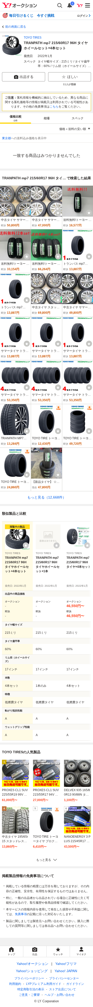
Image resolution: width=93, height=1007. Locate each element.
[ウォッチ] (27, 213)
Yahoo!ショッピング (32, 971)
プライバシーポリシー (29, 978)
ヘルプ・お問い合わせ (59, 995)
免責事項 (21, 914)
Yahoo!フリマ (66, 964)
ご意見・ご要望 (29, 995)
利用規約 (15, 984)
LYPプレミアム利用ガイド (43, 984)
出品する (26, 77)
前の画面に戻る (15, 26)
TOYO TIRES (32, 37)
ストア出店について (62, 989)
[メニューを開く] (88, 5)
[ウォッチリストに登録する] (26, 545)
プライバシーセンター (64, 978)
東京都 (6, 138)
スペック (78, 118)
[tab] (15, 118)
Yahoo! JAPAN (66, 971)
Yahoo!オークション (32, 964)
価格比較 (16, 118)
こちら (54, 106)
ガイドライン (75, 984)
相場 (47, 118)
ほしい (72, 77)
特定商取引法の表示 (30, 989)
